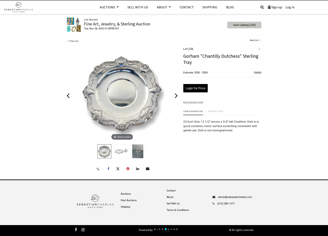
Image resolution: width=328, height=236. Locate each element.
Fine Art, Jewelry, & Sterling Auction (117, 24)
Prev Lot (73, 41)
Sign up (277, 7)
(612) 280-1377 (226, 203)
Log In (290, 7)
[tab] (193, 112)
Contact (187, 7)
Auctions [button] (108, 7)
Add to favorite (259, 49)
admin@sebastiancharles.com (235, 197)
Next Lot (254, 40)
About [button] (162, 7)
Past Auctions (129, 200)
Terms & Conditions (178, 210)
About (170, 197)
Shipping (209, 7)
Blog (230, 7)
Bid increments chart (193, 102)
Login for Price (195, 88)
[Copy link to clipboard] (98, 169)
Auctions (126, 193)
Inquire (257, 72)
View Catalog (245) (244, 25)
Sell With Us (137, 7)
